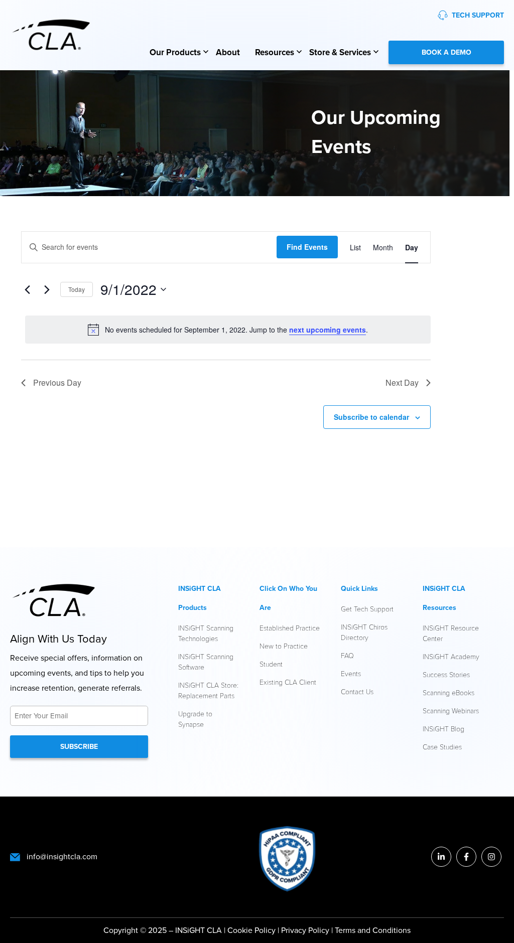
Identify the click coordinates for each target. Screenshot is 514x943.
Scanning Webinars (451, 710)
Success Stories (446, 674)
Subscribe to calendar (371, 417)
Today (76, 289)
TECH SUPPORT (478, 15)
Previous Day (57, 382)
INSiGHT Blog (443, 728)
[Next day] (47, 289)
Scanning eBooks (448, 692)
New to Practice (284, 646)
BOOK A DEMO (446, 52)
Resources (274, 52)
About (228, 52)
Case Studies (442, 746)
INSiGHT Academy (451, 656)
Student (271, 664)
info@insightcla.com (62, 856)
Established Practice (290, 628)
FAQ (347, 655)
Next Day (402, 382)
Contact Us (357, 691)
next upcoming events (327, 330)
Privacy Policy (306, 930)
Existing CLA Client (288, 682)
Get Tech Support (367, 608)
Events (351, 673)
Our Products (175, 52)
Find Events (307, 247)
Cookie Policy (251, 930)
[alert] (228, 330)
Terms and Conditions (373, 930)
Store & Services (340, 52)
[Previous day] (27, 289)
